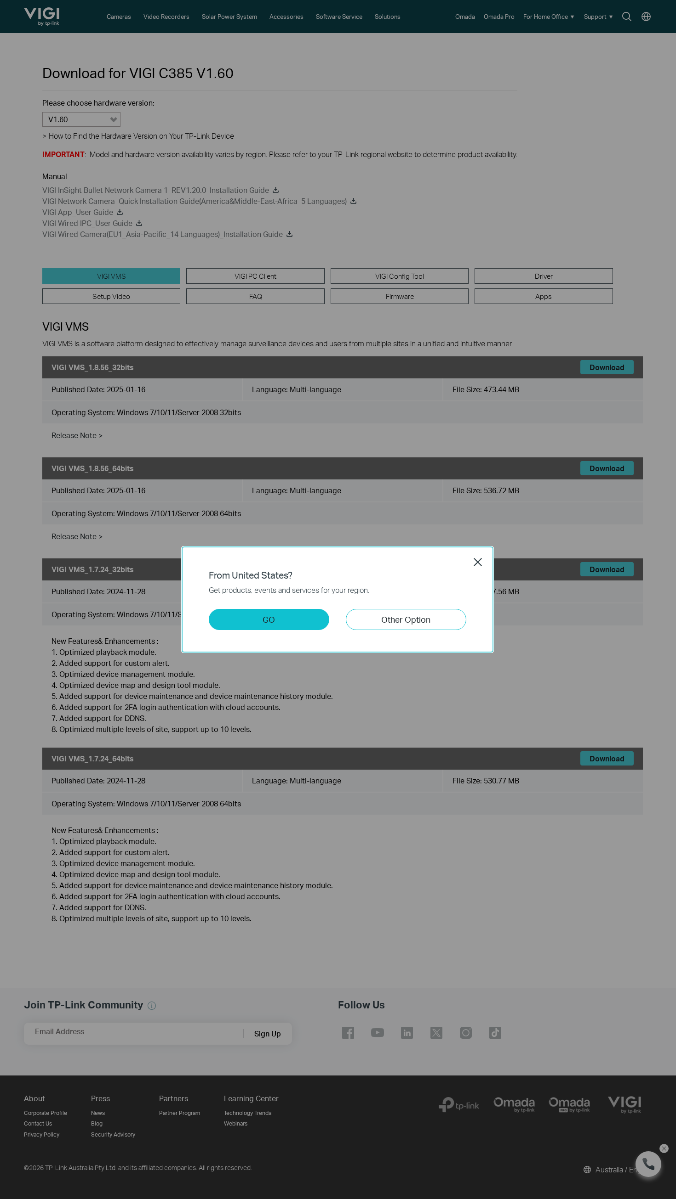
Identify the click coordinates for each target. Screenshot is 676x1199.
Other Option (405, 619)
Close (477, 562)
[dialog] (338, 599)
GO (269, 619)
